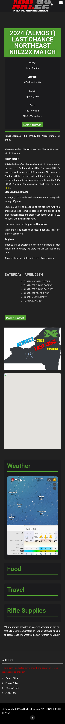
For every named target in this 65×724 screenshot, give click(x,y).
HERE (7, 188)
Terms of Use (12, 678)
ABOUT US (11, 693)
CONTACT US (12, 688)
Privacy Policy (12, 683)
